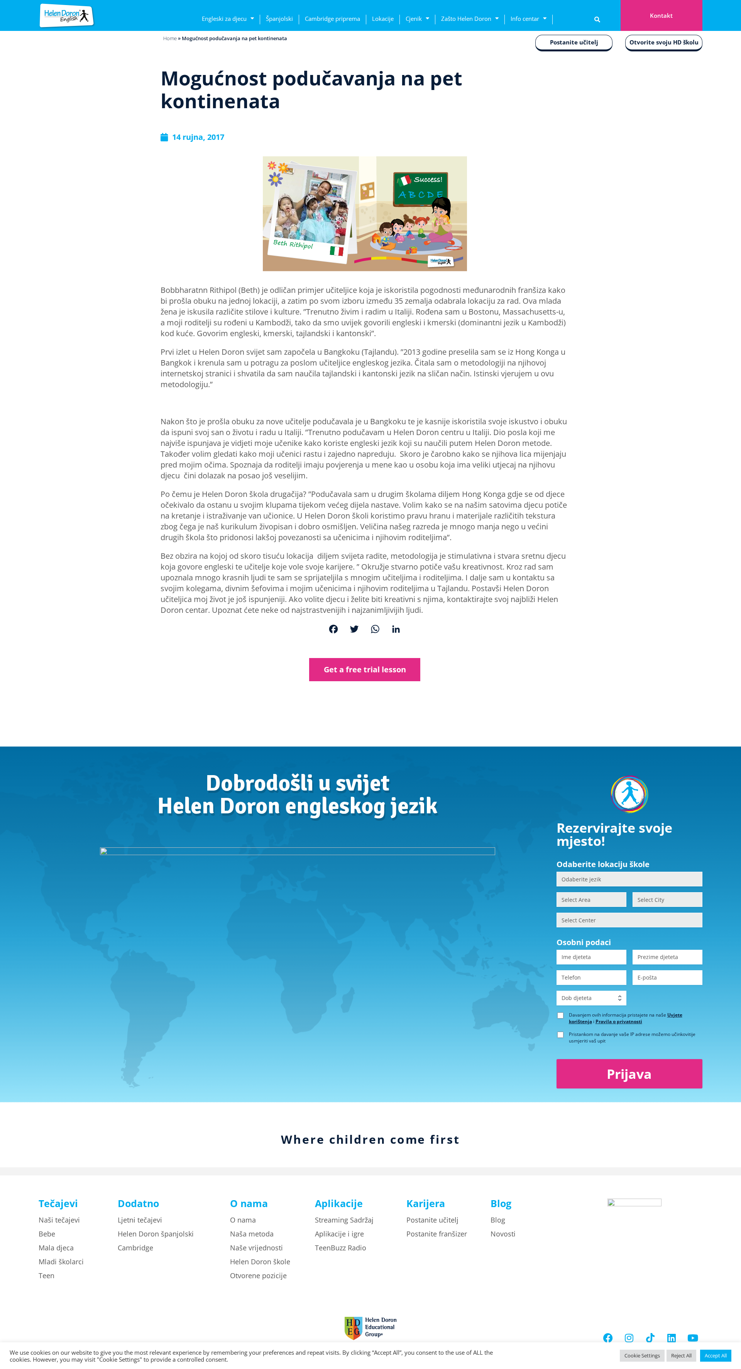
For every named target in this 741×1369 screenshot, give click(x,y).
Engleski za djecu (224, 18)
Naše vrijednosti (256, 1248)
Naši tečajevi (59, 1220)
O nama (243, 1220)
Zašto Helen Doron (466, 18)
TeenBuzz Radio (340, 1248)
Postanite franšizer (436, 1234)
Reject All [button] (681, 1355)
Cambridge (135, 1248)
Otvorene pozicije (258, 1275)
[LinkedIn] (396, 630)
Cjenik (414, 18)
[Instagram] (629, 1338)
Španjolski (279, 18)
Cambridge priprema (332, 18)
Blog (498, 1220)
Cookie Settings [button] (642, 1355)
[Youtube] (692, 1338)
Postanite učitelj (574, 42)
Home (170, 38)
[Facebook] (333, 630)
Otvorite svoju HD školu (664, 42)
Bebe (47, 1234)
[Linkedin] (671, 1338)
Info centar (525, 18)
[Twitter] (354, 630)
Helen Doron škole (260, 1261)
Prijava (629, 1074)
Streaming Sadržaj (344, 1220)
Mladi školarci (61, 1261)
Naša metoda (252, 1234)
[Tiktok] (650, 1338)
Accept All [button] (716, 1355)
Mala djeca (56, 1248)
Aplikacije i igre (339, 1234)
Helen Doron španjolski (156, 1234)
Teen (46, 1275)
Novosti (503, 1234)
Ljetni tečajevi (140, 1220)
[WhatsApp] (375, 630)
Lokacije (383, 18)
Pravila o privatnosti (619, 1021)
